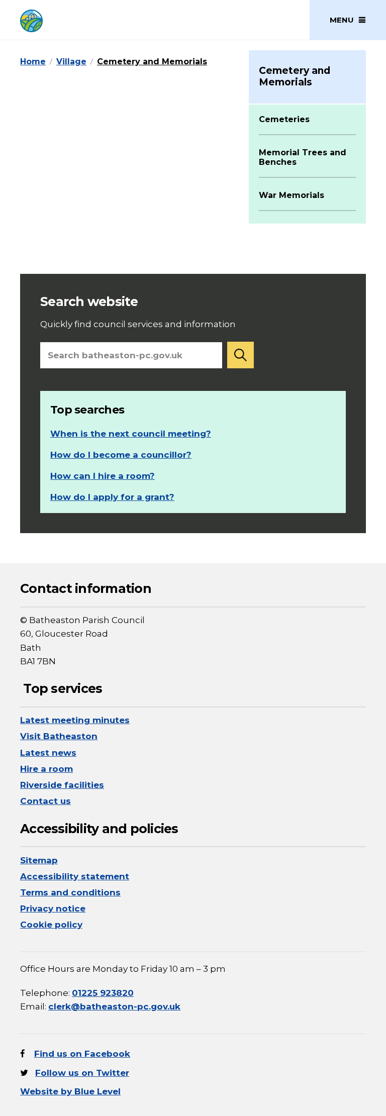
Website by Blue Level (70, 1091)
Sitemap (39, 860)
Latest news (48, 753)
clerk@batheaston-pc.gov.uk (114, 1006)
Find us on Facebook (82, 1054)
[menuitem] (307, 130)
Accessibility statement (74, 876)
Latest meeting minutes (75, 720)
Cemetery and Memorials (152, 61)
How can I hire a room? (102, 476)
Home (33, 61)
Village (71, 61)
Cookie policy (51, 925)
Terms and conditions (70, 892)
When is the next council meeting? (130, 434)
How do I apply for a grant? (112, 497)
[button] (240, 355)
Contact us (45, 801)
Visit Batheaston (59, 736)
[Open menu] (348, 20)
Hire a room (46, 769)
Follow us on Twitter (82, 1073)
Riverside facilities (62, 785)
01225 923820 (103, 993)
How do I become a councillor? (120, 455)
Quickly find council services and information (138, 311)
